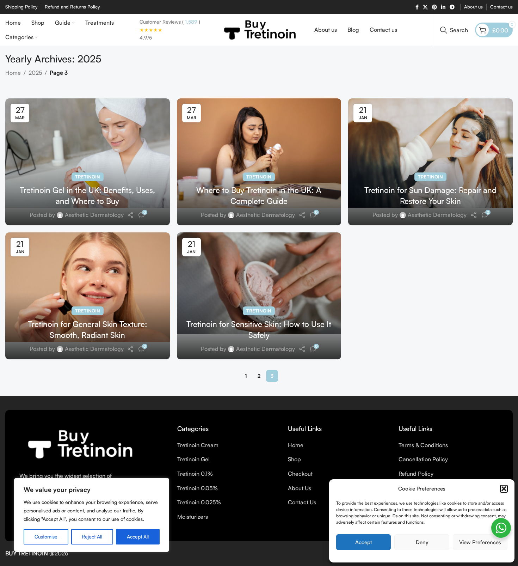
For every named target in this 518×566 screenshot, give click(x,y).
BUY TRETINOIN (26, 553)
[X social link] (425, 7)
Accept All (138, 537)
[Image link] (78, 443)
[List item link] (227, 445)
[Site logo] (259, 29)
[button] (503, 488)
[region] (91, 515)
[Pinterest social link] (434, 7)
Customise (46, 537)
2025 (35, 72)
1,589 (190, 22)
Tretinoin (87, 176)
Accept (363, 542)
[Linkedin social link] (443, 7)
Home (13, 72)
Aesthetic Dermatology (94, 214)
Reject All (92, 537)
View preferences (480, 542)
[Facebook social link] (417, 7)
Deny (422, 542)
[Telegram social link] (452, 7)
